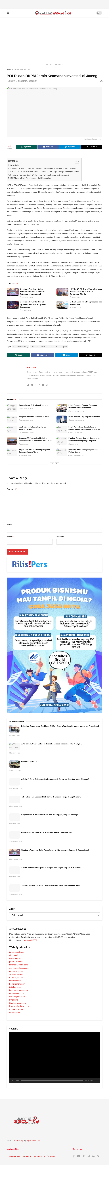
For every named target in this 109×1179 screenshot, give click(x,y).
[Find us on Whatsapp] (98, 1156)
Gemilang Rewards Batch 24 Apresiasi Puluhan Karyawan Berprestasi (39, 175)
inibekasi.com (15, 987)
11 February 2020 (26, 408)
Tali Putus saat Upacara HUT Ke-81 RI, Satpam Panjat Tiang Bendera (51, 797)
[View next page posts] (57, 464)
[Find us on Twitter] (84, 1156)
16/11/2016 (11, 81)
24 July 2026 (15, 753)
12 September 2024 (77, 411)
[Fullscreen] (96, 1080)
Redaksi (31, 367)
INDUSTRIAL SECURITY (23, 69)
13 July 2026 (75, 297)
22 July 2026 (15, 877)
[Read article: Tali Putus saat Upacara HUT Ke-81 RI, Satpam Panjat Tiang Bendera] (14, 799)
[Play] (12, 1080)
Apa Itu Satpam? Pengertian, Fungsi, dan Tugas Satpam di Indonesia (51, 868)
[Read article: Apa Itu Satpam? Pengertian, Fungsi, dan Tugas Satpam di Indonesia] (14, 870)
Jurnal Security (17, 1141)
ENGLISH (52, 1156)
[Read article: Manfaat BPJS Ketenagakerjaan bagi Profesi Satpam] (61, 452)
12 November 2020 (76, 455)
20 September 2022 (77, 420)
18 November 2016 (27, 432)
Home (9, 69)
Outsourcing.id (15, 955)
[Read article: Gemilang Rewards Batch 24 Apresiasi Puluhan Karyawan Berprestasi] (13, 305)
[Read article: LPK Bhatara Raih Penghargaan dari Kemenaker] (62, 305)
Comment (12, 489)
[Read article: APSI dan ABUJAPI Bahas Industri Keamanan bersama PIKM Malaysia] (14, 746)
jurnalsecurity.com (17, 952)
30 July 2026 (15, 735)
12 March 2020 (25, 455)
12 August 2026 (27, 297)
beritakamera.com (17, 984)
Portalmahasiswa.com (19, 1006)
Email (10, 536)
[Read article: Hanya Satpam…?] (14, 764)
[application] (54, 1057)
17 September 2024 (77, 432)
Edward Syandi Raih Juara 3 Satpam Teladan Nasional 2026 (47, 832)
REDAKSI (27, 1156)
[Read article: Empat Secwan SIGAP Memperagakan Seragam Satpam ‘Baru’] (12, 452)
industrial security (20, 347)
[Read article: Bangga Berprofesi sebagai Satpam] (12, 408)
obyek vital (53, 347)
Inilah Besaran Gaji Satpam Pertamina (84, 417)
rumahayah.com (16, 977)
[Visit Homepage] (53, 13)
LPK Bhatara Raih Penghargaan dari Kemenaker (30, 178)
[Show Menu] (8, 13)
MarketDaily (14, 1012)
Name (10, 524)
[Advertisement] (54, 4)
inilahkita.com (15, 981)
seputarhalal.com (16, 974)
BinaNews (13, 1000)
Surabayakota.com (17, 1003)
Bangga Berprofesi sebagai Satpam (33, 405)
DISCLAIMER (39, 1156)
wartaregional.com (17, 996)
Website (60, 537)
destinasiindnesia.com (19, 968)
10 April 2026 (76, 307)
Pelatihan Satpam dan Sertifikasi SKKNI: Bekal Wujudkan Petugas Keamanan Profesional (60, 726)
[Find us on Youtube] (78, 1156)
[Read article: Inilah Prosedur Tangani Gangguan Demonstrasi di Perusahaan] (61, 408)
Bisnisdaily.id (14, 958)
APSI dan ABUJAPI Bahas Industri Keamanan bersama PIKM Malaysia (51, 744)
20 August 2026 (16, 806)
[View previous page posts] (52, 464)
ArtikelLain (14, 165)
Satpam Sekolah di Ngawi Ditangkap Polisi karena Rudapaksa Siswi (50, 885)
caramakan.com (16, 971)
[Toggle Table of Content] (76, 161)
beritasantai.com (16, 993)
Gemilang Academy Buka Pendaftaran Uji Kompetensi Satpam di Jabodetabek (43, 168)
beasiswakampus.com (19, 990)
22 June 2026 (26, 310)
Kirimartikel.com (16, 1009)
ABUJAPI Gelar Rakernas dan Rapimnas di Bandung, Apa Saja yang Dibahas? (55, 779)
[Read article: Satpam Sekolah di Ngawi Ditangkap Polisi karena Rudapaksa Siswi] (14, 888)
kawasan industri (38, 347)
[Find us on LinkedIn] (93, 1156)
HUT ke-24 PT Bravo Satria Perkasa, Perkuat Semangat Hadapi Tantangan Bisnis (44, 172)
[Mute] (91, 1080)
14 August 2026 (16, 841)
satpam (64, 347)
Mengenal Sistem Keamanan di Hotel (34, 417)
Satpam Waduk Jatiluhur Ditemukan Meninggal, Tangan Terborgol (50, 815)
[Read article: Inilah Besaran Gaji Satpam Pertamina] (61, 419)
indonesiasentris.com (18, 965)
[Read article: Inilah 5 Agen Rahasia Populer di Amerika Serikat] (12, 429)
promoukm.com (16, 961)
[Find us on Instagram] (89, 1156)
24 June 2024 (24, 444)
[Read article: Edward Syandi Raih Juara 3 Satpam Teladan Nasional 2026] (14, 835)
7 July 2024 (74, 444)
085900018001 (30, 940)
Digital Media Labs (33, 1141)
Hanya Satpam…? (29, 761)
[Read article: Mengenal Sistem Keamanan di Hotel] (12, 419)
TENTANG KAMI (13, 1156)
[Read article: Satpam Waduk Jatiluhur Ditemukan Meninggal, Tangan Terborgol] (14, 817)
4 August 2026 (16, 770)
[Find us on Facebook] (74, 1156)
